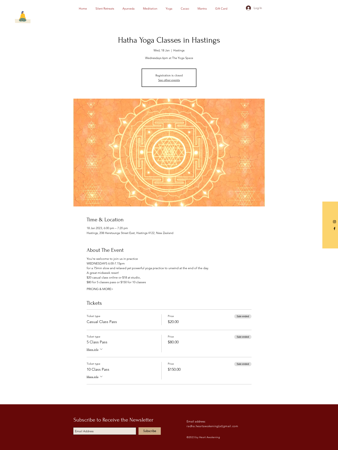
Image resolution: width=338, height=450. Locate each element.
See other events (169, 80)
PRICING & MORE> (100, 289)
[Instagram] (334, 222)
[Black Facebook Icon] (334, 228)
